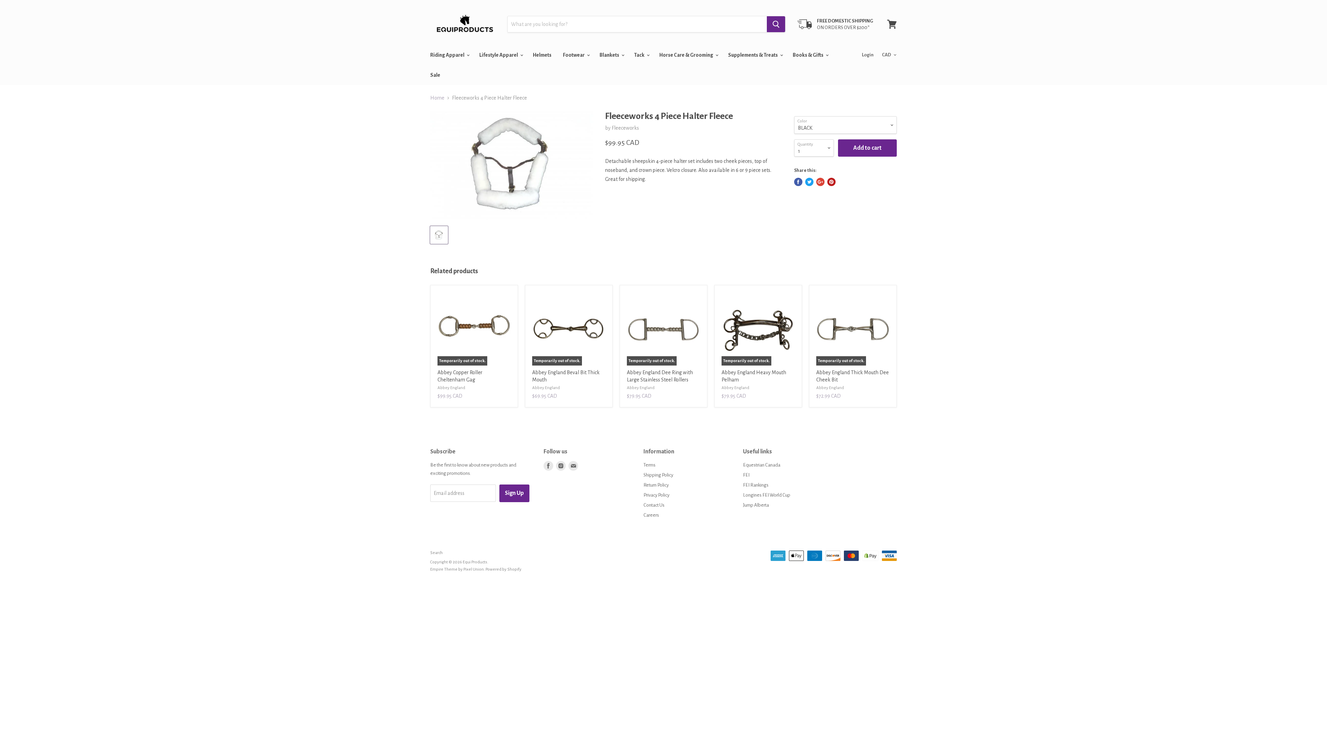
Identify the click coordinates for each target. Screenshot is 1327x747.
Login (868, 54)
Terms (649, 465)
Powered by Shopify (503, 569)
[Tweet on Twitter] (809, 182)
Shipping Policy (658, 475)
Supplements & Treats (753, 55)
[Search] (776, 24)
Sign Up (514, 493)
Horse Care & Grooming (686, 55)
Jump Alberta (756, 505)
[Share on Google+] (820, 182)
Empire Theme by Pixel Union (457, 569)
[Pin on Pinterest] (831, 182)
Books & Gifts (808, 55)
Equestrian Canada (761, 465)
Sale (435, 75)
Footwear (574, 55)
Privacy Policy (656, 495)
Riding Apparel (447, 55)
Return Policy (656, 485)
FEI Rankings (756, 485)
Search (436, 553)
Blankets (610, 55)
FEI (746, 475)
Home (437, 98)
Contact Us (654, 505)
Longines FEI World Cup (766, 495)
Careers (651, 515)
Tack (639, 55)
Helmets (542, 55)
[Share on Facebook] (798, 182)
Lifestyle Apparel (499, 55)
